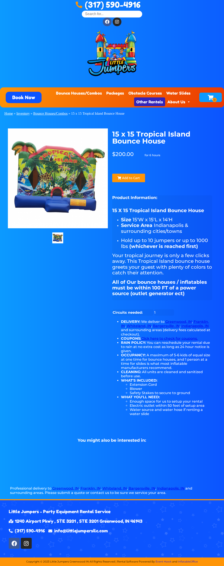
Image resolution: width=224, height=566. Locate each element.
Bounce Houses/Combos (79, 93)
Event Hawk (164, 561)
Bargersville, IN (166, 326)
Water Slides (178, 93)
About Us (176, 101)
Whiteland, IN (139, 326)
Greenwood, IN (178, 322)
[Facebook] (14, 543)
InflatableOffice (188, 561)
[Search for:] (112, 14)
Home (8, 113)
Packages (115, 93)
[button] (24, 97)
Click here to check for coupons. (169, 338)
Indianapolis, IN (195, 326)
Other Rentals (149, 101)
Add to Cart (130, 178)
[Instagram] (26, 543)
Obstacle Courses (145, 93)
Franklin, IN (90, 488)
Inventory (23, 113)
